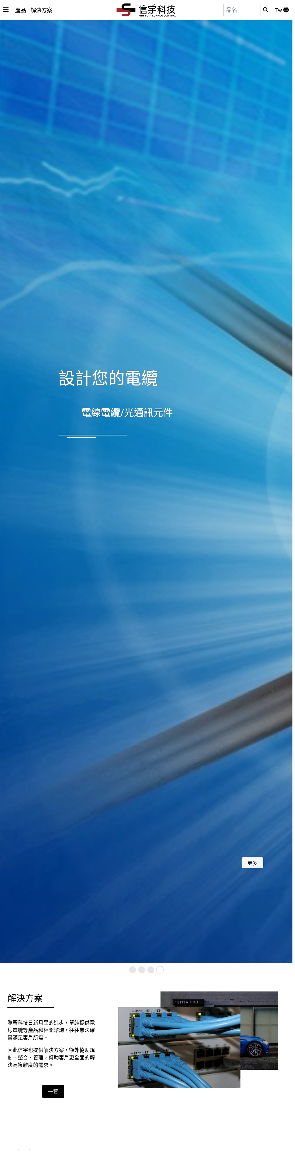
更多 (36, 863)
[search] (265, 10)
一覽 (53, 1092)
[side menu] (5, 10)
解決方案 (41, 10)
